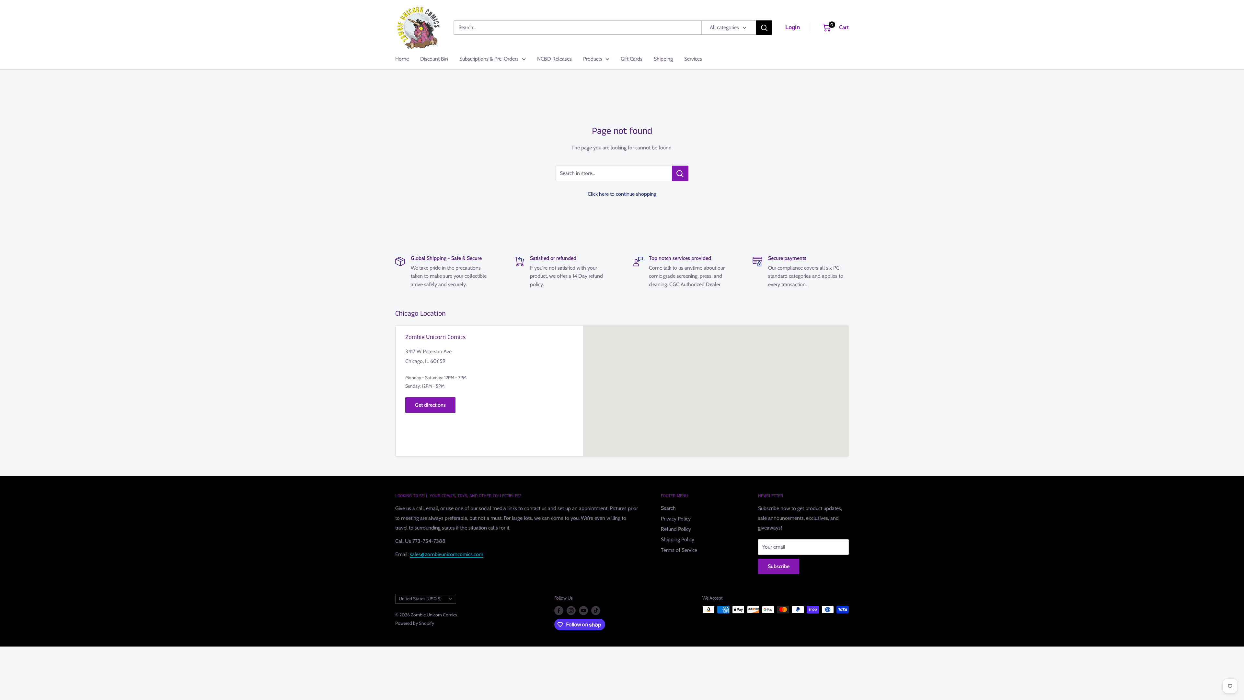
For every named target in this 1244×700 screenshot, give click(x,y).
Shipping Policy (677, 539)
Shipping (663, 59)
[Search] (764, 27)
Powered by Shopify (414, 623)
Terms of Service (679, 550)
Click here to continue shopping (622, 194)
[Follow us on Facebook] (558, 610)
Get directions (430, 405)
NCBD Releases (554, 59)
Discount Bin (434, 59)
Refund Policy (676, 529)
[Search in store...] (680, 173)
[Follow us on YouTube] (583, 610)
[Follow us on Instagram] (571, 610)
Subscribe (778, 566)
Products (592, 59)
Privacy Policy (676, 519)
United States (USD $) (420, 598)
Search (668, 508)
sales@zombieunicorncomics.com (446, 554)
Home (402, 59)
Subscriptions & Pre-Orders (489, 59)
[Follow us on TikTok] (595, 610)
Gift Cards (631, 59)
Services (693, 59)
